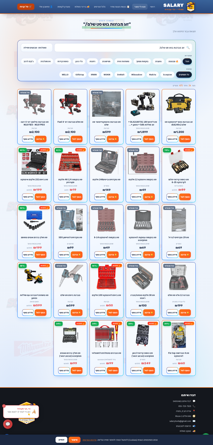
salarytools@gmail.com (182, 420)
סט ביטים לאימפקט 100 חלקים (106, 295)
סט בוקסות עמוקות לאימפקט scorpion (142, 238)
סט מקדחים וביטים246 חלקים (106, 179)
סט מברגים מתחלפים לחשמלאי (106, 353)
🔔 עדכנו (113, 139)
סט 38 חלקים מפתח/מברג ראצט (142, 296)
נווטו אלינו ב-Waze (185, 415)
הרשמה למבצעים (185, 425)
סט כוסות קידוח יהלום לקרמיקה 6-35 (179, 181)
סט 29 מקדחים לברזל (178, 237)
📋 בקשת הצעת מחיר (120, 6)
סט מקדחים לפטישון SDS (70, 237)
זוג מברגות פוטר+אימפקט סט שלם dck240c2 (179, 123)
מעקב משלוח (187, 430)
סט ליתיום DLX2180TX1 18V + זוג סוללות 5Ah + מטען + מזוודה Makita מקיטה (142, 123)
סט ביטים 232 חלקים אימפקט (34, 179)
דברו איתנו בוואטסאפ (184, 401)
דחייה (61, 439)
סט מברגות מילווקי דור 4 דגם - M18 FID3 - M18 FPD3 (34, 123)
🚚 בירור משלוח (82, 6)
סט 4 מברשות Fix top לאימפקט (178, 354)
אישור (74, 439)
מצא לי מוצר (139, 6)
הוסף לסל (185, 139)
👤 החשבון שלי (46, 6)
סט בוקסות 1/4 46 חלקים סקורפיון (70, 181)
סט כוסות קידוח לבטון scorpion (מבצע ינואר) (143, 354)
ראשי (152, 6)
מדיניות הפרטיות (90, 439)
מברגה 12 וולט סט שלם (179, 295)
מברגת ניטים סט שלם (70, 295)
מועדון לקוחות (63, 6)
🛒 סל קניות (26, 6)
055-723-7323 (186, 406)
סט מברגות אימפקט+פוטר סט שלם (106, 123)
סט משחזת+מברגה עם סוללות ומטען (34, 296)
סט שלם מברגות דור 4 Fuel (70, 121)
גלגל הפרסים (99, 6)
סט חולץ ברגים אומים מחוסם (34, 237)
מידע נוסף (172, 139)
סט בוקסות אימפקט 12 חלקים (143, 179)
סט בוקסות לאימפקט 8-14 (106, 237)
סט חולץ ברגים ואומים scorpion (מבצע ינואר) (70, 354)
